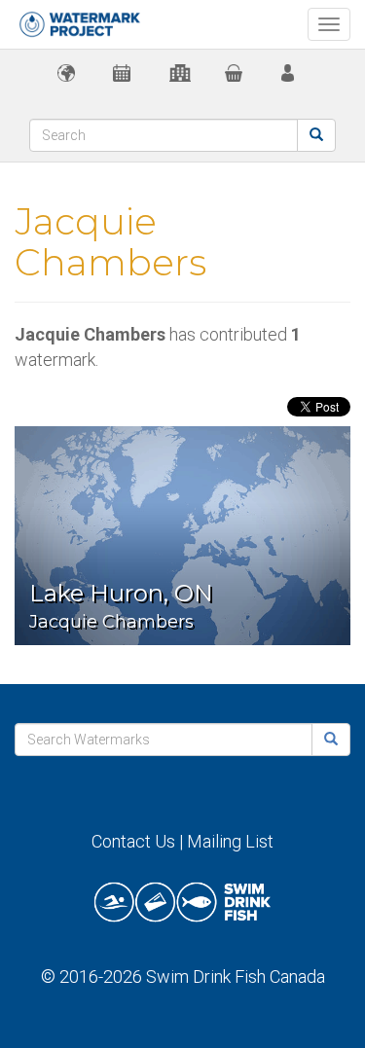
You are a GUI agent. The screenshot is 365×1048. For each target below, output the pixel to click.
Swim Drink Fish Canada (235, 976)
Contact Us (133, 841)
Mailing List (230, 841)
